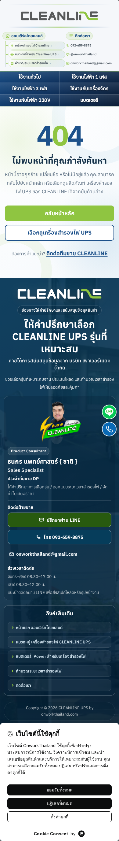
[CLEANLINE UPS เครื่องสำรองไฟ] (59, 16)
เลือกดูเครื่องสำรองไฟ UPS (59, 232)
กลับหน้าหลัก (59, 213)
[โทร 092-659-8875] (109, 429)
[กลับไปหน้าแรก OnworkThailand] (59, 294)
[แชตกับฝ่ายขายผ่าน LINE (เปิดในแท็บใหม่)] (109, 412)
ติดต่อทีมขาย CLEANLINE (77, 253)
